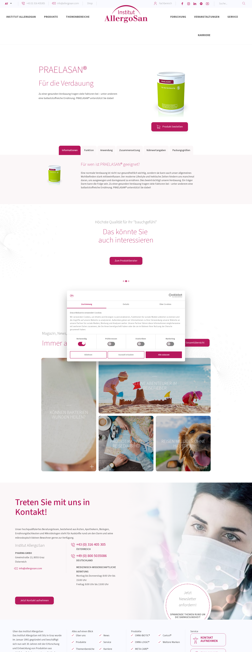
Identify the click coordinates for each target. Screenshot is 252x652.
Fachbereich (165, 3)
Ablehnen (88, 354)
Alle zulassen (163, 354)
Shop (90, 3)
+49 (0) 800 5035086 (91, 605)
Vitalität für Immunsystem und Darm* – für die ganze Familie (59, 315)
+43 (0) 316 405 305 (91, 593)
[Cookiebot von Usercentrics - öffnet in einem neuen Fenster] (170, 296)
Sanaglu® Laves (193, 306)
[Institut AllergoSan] (126, 17)
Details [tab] (126, 304)
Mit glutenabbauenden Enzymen (193, 313)
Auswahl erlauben (126, 354)
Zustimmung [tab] (86, 304)
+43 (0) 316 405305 (36, 3)
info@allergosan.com (68, 3)
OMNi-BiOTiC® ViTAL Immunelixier (59, 306)
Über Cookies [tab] (165, 304)
